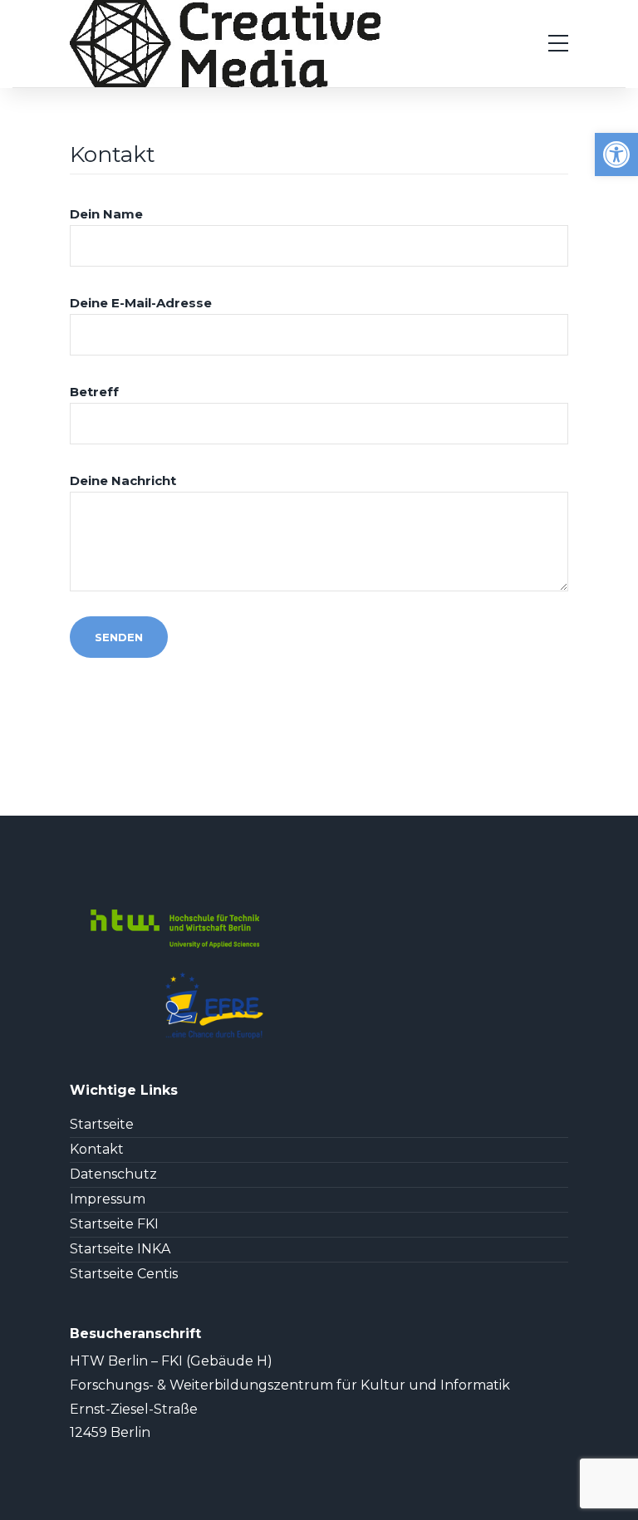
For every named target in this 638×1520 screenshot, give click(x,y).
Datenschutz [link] (113, 1174)
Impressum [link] (107, 1199)
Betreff (94, 392)
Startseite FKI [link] (114, 1224)
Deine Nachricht (123, 480)
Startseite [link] (102, 1124)
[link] (616, 154)
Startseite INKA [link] (120, 1249)
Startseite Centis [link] (124, 1274)
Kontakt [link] (97, 1149)
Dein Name (106, 214)
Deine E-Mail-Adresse (141, 303)
